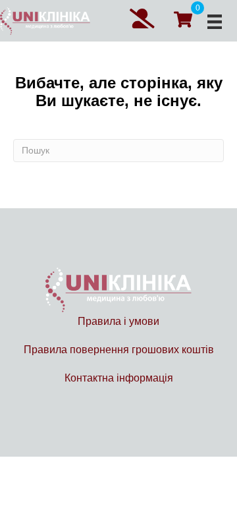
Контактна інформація (119, 378)
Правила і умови (118, 321)
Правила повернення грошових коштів (119, 349)
